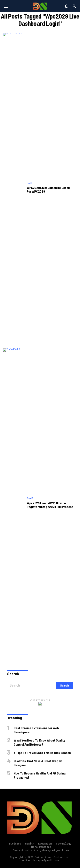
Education (45, 843)
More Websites (41, 846)
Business (15, 843)
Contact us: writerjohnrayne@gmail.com (41, 850)
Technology (63, 843)
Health (29, 843)
